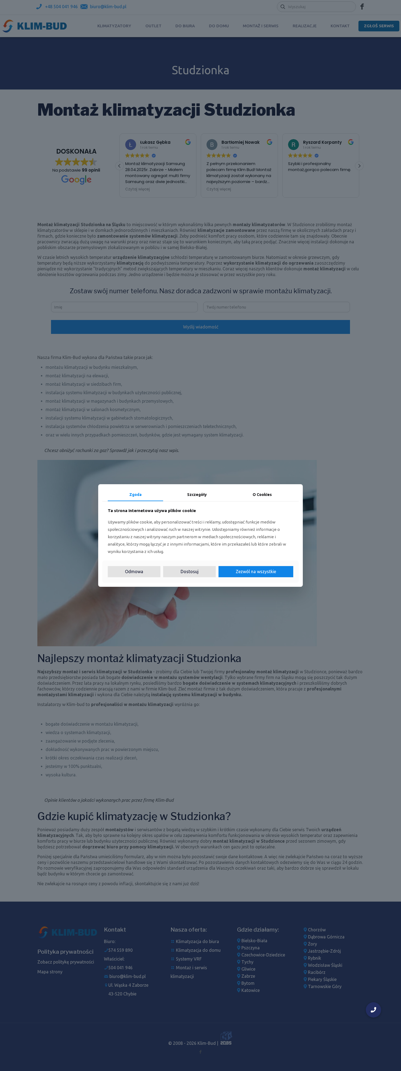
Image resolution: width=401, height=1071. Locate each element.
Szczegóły (197, 494)
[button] (373, 1010)
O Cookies (262, 494)
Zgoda (135, 494)
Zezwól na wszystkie (256, 571)
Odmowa (134, 571)
